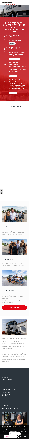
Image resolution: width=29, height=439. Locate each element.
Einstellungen (22, 436)
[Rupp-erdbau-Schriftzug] (12, 2)
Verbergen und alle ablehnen (11, 436)
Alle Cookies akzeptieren (15, 433)
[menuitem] (26, 2)
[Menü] (26, 2)
